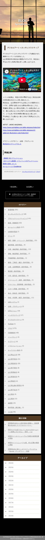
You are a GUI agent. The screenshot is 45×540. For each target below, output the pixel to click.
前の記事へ (14, 186)
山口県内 (11, 399)
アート (10, 236)
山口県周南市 (12, 372)
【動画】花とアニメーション (13, 158)
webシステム (12, 302)
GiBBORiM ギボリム (28, 538)
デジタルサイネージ (15, 320)
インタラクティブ (14, 315)
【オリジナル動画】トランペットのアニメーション (20, 161)
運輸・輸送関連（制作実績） (18, 254)
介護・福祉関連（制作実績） (18, 249)
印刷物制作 (12, 333)
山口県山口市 (12, 355)
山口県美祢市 (12, 377)
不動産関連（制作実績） (16, 258)
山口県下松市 (12, 390)
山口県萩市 (12, 381)
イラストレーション (15, 346)
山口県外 (11, 394)
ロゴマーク (12, 341)
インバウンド (12, 337)
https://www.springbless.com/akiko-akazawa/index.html (21, 127)
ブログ (38, 171)
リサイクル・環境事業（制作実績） (20, 284)
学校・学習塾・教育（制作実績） (19, 298)
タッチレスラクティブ (28, 171)
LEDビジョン (12, 311)
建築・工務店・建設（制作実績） (19, 262)
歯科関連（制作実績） (15, 245)
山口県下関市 (12, 368)
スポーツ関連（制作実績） (17, 289)
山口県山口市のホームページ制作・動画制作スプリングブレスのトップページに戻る (23, 195)
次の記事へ (29, 186)
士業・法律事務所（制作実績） (18, 267)
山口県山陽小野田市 (15, 385)
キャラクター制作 (14, 350)
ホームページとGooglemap (12, 166)
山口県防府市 (12, 363)
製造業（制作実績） (15, 271)
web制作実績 (12, 232)
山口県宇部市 (12, 359)
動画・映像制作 (13, 223)
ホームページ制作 (14, 227)
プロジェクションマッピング (18, 218)
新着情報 (11, 210)
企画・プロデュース (15, 306)
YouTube (10, 324)
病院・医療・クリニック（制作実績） (21, 240)
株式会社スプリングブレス (12, 144)
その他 (10, 412)
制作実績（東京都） (15, 407)
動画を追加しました (10, 164)
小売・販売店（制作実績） (17, 276)
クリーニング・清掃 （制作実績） (19, 280)
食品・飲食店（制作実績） (17, 293)
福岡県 (10, 403)
